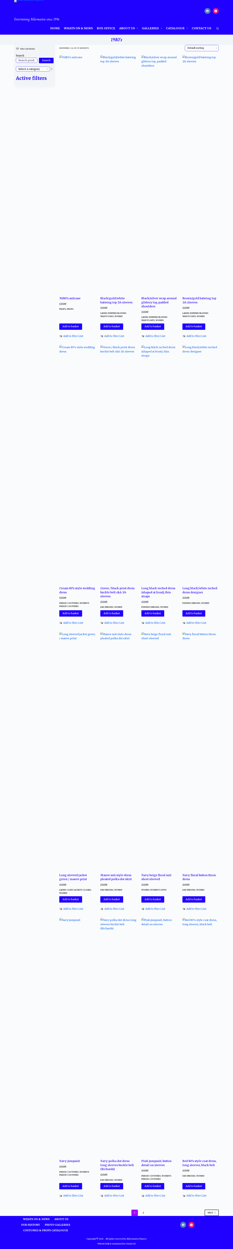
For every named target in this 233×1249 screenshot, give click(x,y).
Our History (30, 1224)
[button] (71, 336)
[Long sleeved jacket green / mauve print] (77, 750)
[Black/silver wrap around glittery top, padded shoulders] (159, 173)
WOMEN (119, 316)
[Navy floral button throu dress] (200, 750)
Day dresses (106, 607)
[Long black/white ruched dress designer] (200, 463)
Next (210, 1213)
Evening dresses (150, 607)
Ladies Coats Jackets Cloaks (75, 890)
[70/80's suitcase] (77, 173)
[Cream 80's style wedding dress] (77, 463)
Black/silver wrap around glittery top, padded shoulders (159, 302)
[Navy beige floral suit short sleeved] (159, 750)
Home (55, 28)
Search (20, 55)
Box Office (106, 28)
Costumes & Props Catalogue (45, 1230)
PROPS (62, 309)
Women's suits (158, 890)
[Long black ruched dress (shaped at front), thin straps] (159, 463)
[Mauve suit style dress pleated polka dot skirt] (118, 750)
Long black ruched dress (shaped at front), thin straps (158, 592)
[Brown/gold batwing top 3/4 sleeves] (200, 173)
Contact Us (201, 28)
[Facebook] (207, 11)
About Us (127, 28)
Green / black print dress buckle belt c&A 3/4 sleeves (117, 592)
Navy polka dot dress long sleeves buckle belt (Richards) (117, 1165)
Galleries (150, 28)
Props (70, 309)
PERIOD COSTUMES (69, 603)
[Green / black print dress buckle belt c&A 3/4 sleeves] (118, 463)
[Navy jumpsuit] (77, 1036)
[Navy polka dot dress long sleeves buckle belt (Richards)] (118, 1036)
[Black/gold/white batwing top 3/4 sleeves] (118, 173)
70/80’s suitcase (70, 298)
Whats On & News (78, 28)
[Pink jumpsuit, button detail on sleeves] (159, 1036)
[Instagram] (216, 11)
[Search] (217, 28)
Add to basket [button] (70, 326)
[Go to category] (52, 68)
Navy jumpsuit (69, 1161)
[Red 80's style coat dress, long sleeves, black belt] (200, 1036)
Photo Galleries (57, 1224)
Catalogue (175, 28)
